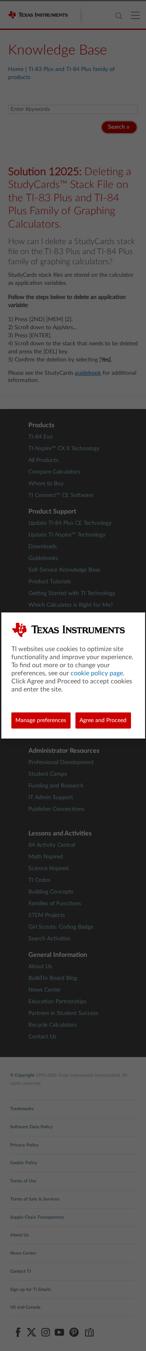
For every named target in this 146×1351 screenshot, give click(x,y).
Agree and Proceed (103, 720)
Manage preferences (40, 720)
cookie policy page (97, 673)
